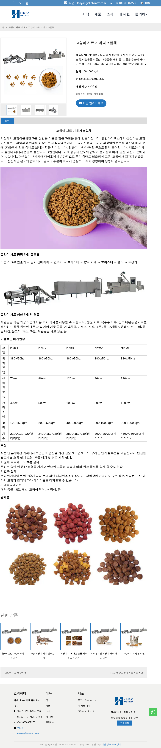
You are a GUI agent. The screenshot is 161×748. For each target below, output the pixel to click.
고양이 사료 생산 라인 (14, 672)
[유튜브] (27, 3)
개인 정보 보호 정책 (111, 744)
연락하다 (50, 722)
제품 (97, 14)
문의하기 (142, 14)
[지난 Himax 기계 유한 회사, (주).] (21, 14)
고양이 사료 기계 (17, 27)
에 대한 (124, 14)
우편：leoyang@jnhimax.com (87, 3)
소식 (109, 14)
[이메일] (153, 703)
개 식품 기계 (84, 705)
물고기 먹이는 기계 (87, 700)
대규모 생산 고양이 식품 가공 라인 (127, 672)
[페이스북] (13, 3)
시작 (85, 14)
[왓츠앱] (20, 3)
